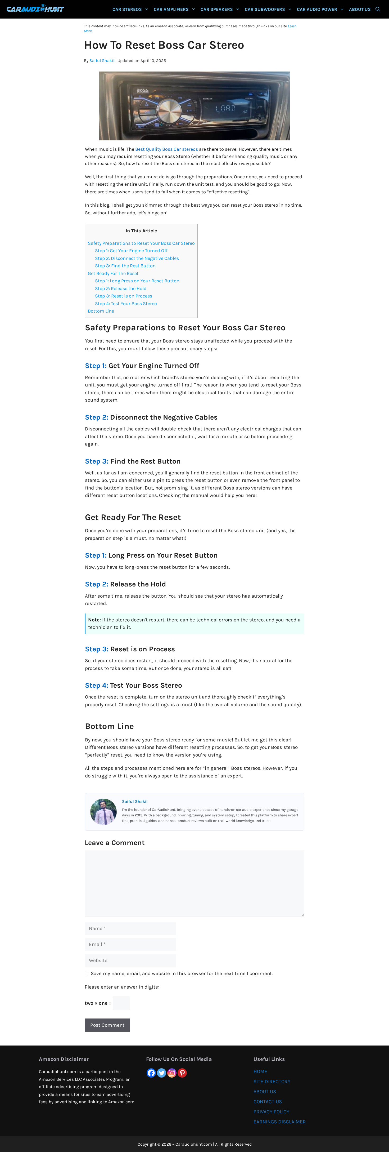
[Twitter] (161, 1073)
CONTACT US (268, 1102)
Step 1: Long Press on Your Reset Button (137, 281)
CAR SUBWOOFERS (265, 9)
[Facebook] (151, 1073)
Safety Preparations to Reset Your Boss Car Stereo (141, 243)
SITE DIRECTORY (272, 1081)
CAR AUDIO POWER (317, 9)
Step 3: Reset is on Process (123, 296)
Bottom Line (101, 311)
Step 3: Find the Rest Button (125, 266)
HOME (260, 1071)
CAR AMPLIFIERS (171, 9)
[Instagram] (172, 1073)
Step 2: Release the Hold (121, 288)
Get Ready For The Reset (113, 273)
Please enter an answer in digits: (122, 987)
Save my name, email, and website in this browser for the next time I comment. (182, 973)
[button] (377, 9)
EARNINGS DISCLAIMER (280, 1122)
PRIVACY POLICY (271, 1112)
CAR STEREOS (127, 9)
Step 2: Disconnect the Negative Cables (137, 258)
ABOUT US (360, 9)
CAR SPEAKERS (217, 9)
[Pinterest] (182, 1073)
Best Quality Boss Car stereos (166, 149)
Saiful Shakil (101, 60)
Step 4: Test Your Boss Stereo (126, 303)
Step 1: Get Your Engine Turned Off (131, 250)
